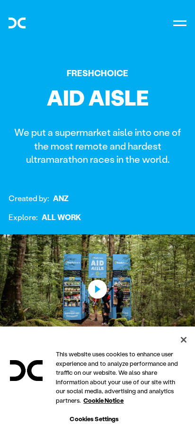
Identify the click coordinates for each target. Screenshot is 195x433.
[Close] (183, 339)
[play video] (97, 289)
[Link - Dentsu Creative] (17, 23)
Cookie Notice (103, 400)
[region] (97, 380)
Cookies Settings (94, 419)
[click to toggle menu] (179, 22)
